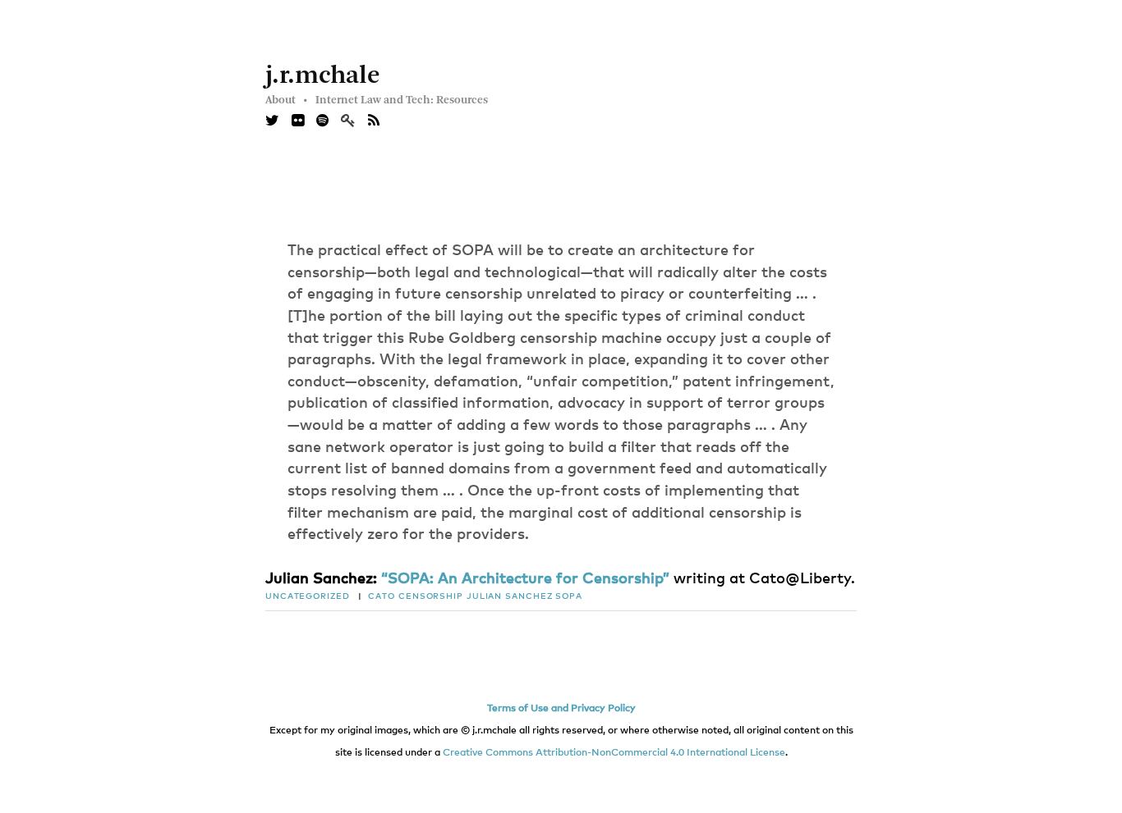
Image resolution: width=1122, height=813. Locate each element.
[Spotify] (322, 121)
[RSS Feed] (373, 121)
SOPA (568, 596)
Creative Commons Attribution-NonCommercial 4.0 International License (614, 753)
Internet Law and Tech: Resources (401, 100)
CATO (381, 596)
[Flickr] (298, 121)
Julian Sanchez (510, 596)
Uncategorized (307, 596)
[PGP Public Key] (354, 121)
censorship (430, 596)
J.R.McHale (322, 76)
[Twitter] (272, 121)
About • (286, 100)
